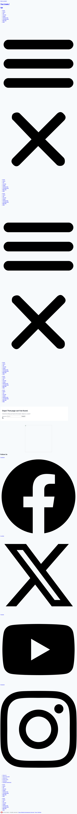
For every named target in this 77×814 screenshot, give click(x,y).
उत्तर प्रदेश (4, 14)
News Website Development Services (26, 812)
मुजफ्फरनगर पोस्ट (5, 17)
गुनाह (3, 13)
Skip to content (3, 1)
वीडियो (4, 22)
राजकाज (4, 12)
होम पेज (4, 10)
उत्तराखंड (4, 16)
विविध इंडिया (4, 20)
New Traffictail (38, 812)
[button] (38, 101)
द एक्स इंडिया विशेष (6, 19)
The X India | (4, 4)
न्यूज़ (1, 8)
